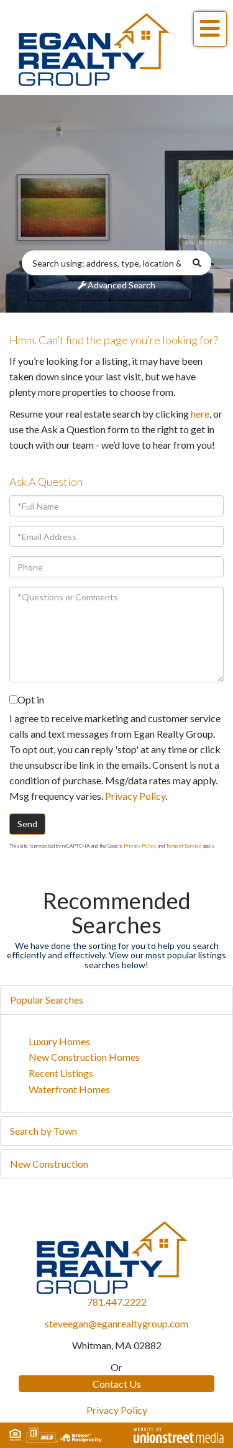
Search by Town (43, 1131)
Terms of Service (183, 846)
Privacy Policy (135, 796)
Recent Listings (61, 1073)
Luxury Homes (59, 1041)
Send (27, 823)
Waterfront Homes (69, 1089)
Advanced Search (121, 285)
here (200, 413)
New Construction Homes (84, 1057)
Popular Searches (46, 1000)
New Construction (49, 1164)
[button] (202, 262)
